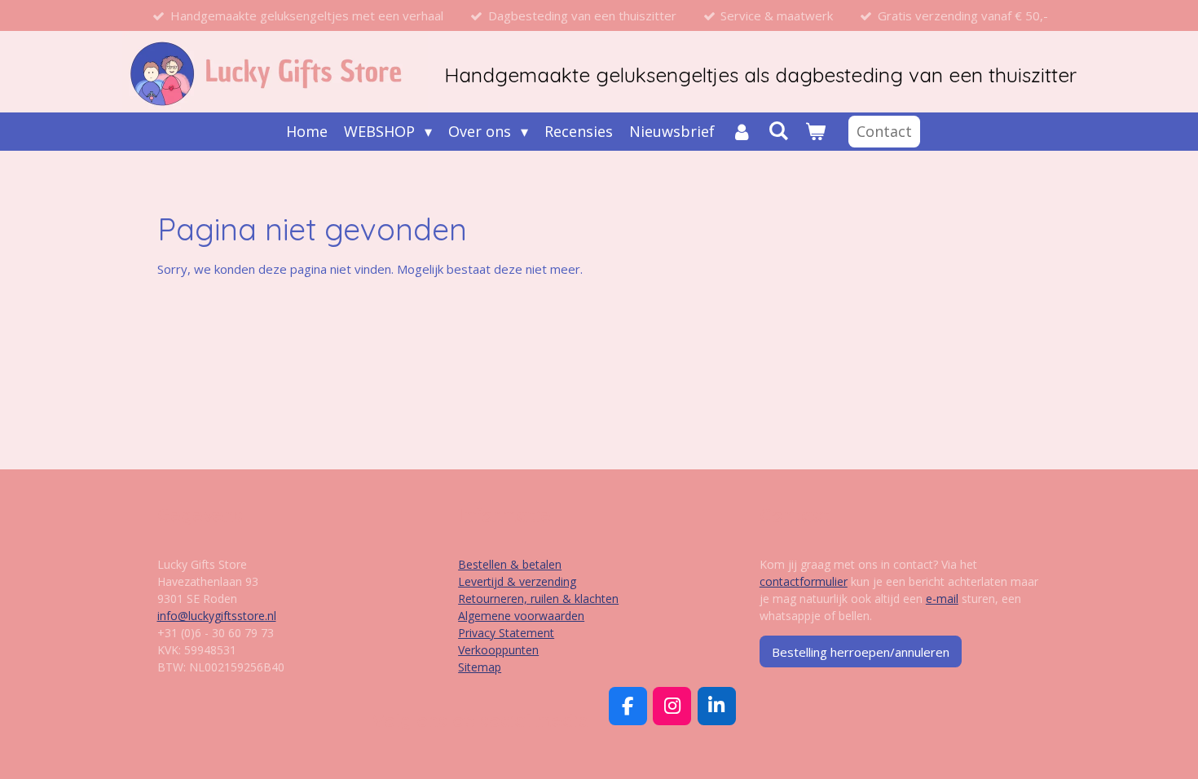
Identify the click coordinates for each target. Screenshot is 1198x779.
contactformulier (804, 581)
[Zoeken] (778, 130)
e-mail (942, 598)
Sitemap (479, 667)
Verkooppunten (498, 650)
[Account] (741, 131)
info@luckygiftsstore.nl (216, 615)
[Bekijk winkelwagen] (815, 131)
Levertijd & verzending (517, 581)
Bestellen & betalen (510, 564)
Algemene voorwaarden (521, 615)
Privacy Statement (506, 632)
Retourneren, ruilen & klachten (538, 598)
